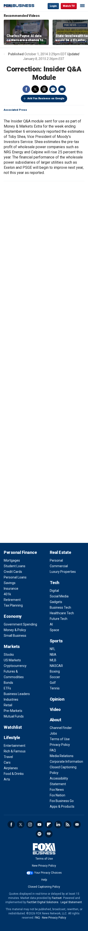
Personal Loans (15, 577)
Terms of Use (60, 739)
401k (7, 594)
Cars (7, 762)
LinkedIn (58, 824)
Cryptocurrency (15, 666)
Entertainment (14, 745)
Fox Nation (57, 795)
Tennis (55, 688)
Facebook (26, 89)
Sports (56, 640)
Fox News (57, 789)
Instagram (30, 824)
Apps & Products (62, 806)
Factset (57, 898)
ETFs (7, 688)
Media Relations (61, 756)
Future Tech (58, 619)
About (55, 719)
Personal (56, 560)
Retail (8, 705)
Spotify (39, 834)
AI (51, 624)
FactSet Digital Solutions (42, 902)
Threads (44, 89)
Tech (54, 582)
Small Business (15, 635)
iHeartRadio (49, 834)
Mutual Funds (14, 716)
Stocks (9, 654)
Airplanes (11, 768)
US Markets (12, 660)
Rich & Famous (15, 751)
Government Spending (20, 624)
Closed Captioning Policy (44, 886)
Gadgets (56, 602)
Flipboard (49, 824)
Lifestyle (12, 737)
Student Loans (14, 566)
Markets (12, 646)
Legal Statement (71, 902)
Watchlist (13, 727)
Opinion (57, 699)
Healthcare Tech (62, 613)
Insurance (11, 588)
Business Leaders (17, 694)
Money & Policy (15, 630)
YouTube (39, 824)
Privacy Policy (60, 745)
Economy (13, 616)
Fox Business (19, 5)
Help (44, 879)
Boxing (55, 671)
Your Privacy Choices (48, 872)
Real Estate (60, 552)
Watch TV (69, 5)
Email (62, 89)
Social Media (59, 596)
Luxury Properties (63, 572)
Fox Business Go (62, 801)
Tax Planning (13, 605)
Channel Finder (61, 728)
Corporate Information (66, 761)
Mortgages (12, 560)
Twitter (35, 89)
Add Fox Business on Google (45, 98)
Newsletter (77, 824)
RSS (67, 824)
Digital (54, 590)
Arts (7, 779)
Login (53, 5)
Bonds (8, 682)
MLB (53, 660)
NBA (53, 654)
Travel (8, 757)
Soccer (55, 677)
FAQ (53, 750)
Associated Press (15, 109)
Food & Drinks (14, 774)
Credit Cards (13, 572)
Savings (9, 583)
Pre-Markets (13, 711)
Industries (11, 699)
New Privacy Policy (44, 865)
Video (55, 709)
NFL (52, 649)
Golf (53, 682)
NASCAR (56, 666)
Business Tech (60, 607)
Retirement (12, 600)
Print (53, 89)
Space (54, 630)
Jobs (53, 733)
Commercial (59, 566)
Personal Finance (20, 552)
